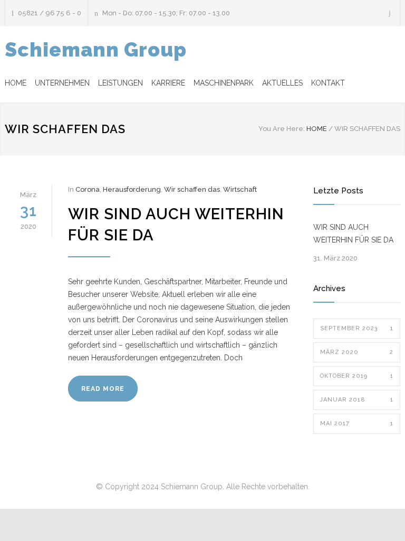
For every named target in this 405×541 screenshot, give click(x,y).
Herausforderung (132, 189)
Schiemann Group (96, 49)
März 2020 (356, 352)
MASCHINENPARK (224, 83)
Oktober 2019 (356, 375)
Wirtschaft (240, 189)
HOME (15, 83)
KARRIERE (168, 83)
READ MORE (102, 389)
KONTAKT (328, 83)
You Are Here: (281, 129)
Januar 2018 (356, 399)
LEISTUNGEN (120, 83)
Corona (87, 189)
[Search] (390, 13)
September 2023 (356, 328)
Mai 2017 (356, 423)
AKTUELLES (282, 83)
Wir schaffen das (192, 189)
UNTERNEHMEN (62, 83)
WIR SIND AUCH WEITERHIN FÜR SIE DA (353, 233)
